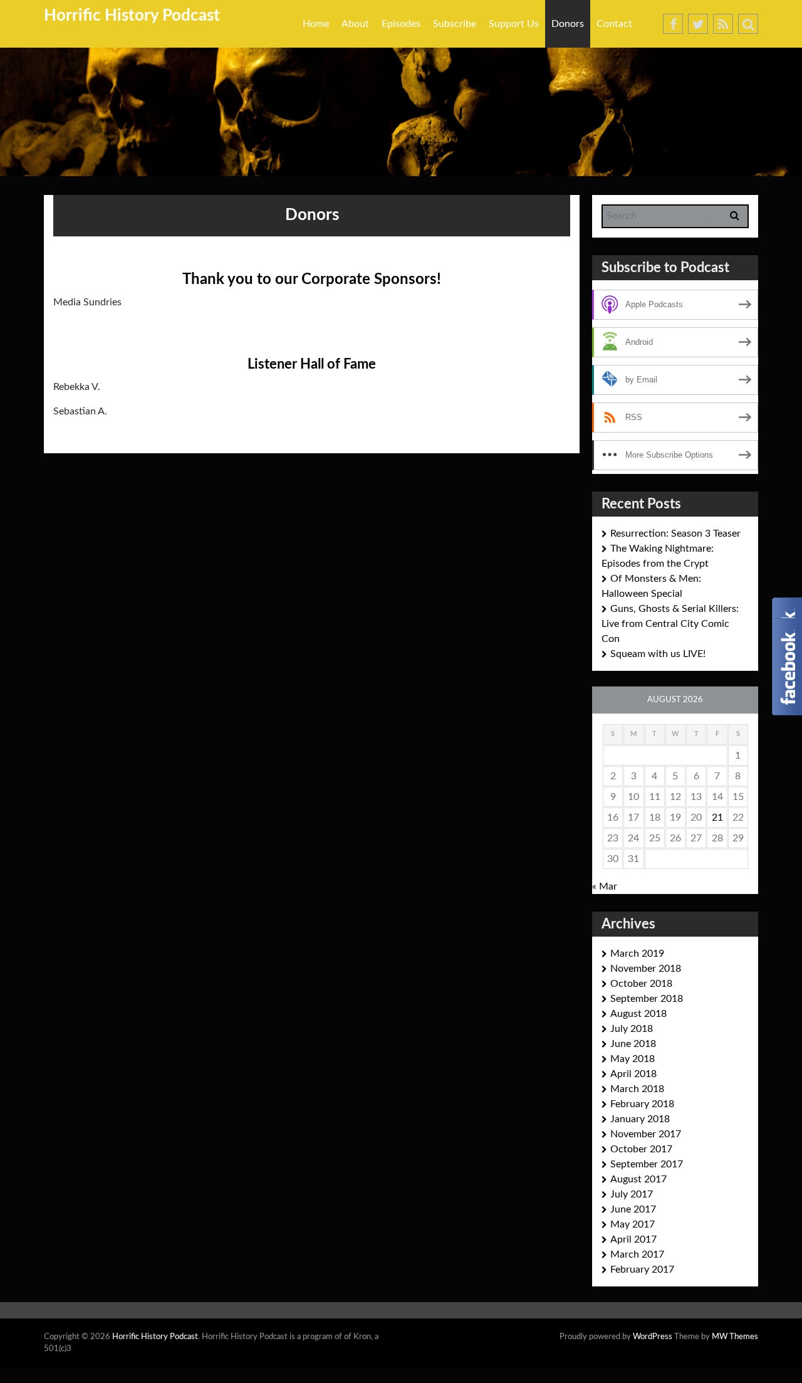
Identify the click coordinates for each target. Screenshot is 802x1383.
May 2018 (632, 1059)
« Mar (604, 886)
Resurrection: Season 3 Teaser (675, 533)
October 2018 (641, 984)
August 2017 (638, 1179)
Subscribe (454, 24)
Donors (567, 24)
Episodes (401, 24)
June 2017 (633, 1209)
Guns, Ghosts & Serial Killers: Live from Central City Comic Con (670, 624)
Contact (614, 24)
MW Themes (735, 1337)
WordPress (652, 1337)
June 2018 (633, 1044)
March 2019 (637, 954)
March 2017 (637, 1254)
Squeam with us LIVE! (658, 654)
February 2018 (642, 1104)
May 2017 (632, 1224)
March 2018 (637, 1089)
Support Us (514, 24)
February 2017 (642, 1270)
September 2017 (646, 1164)
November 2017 (645, 1134)
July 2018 (631, 1029)
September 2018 (646, 999)
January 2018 (640, 1119)
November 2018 (645, 969)
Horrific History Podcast (132, 16)
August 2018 (638, 1014)
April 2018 (633, 1074)
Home (316, 24)
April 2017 (633, 1239)
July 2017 (631, 1194)
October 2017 (641, 1149)
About (355, 24)
